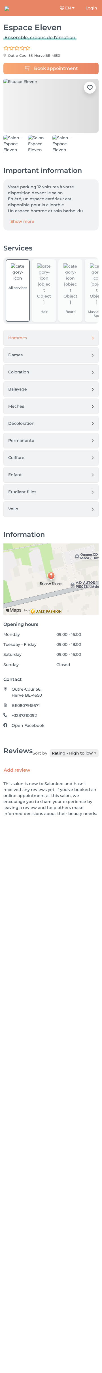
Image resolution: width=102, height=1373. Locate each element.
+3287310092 (24, 715)
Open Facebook (28, 725)
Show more (22, 221)
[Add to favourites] (90, 88)
